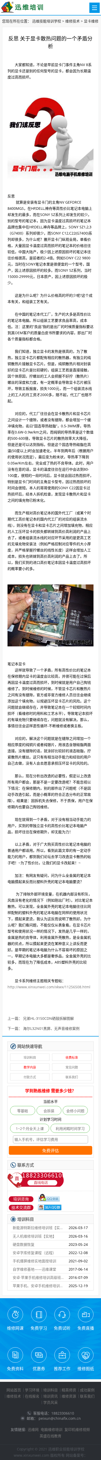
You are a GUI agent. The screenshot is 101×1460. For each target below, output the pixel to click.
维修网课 (15, 1328)
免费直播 (85, 1328)
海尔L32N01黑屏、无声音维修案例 (51, 1029)
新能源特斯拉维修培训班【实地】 (38, 1227)
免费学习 (39, 1328)
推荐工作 (62, 1368)
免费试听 (62, 1328)
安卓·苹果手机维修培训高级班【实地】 (38, 1277)
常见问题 (72, 1067)
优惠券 (39, 1368)
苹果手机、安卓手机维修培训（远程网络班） (38, 1285)
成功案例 (87, 1389)
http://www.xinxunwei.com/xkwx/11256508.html (49, 986)
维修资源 (69, 1396)
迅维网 (33, 1429)
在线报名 (32, 1396)
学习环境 (32, 1389)
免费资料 (15, 1368)
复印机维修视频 (77, 1429)
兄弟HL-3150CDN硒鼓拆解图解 (48, 1019)
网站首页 (13, 1389)
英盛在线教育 (50, 1435)
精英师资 (69, 1389)
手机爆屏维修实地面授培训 (34, 1260)
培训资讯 (50, 1396)
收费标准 (72, 1057)
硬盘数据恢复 (23, 1244)
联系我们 (72, 1077)
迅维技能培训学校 (46, 21)
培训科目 (30, 1057)
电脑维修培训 (51, 1429)
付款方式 (30, 1077)
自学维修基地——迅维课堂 (34, 1269)
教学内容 (30, 1067)
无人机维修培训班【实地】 (34, 1236)
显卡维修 (91, 21)
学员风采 (50, 1402)
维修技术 (72, 21)
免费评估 (50, 1151)
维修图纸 (85, 1368)
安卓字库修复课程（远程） (34, 1252)
